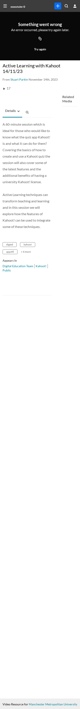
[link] (57, 6)
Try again (40, 49)
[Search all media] (66, 6)
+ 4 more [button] (26, 251)
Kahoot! (41, 266)
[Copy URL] (40, 39)
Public (7, 270)
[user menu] (74, 6)
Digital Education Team (18, 266)
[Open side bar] (5, 6)
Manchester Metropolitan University (53, 704)
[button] (9, 110)
